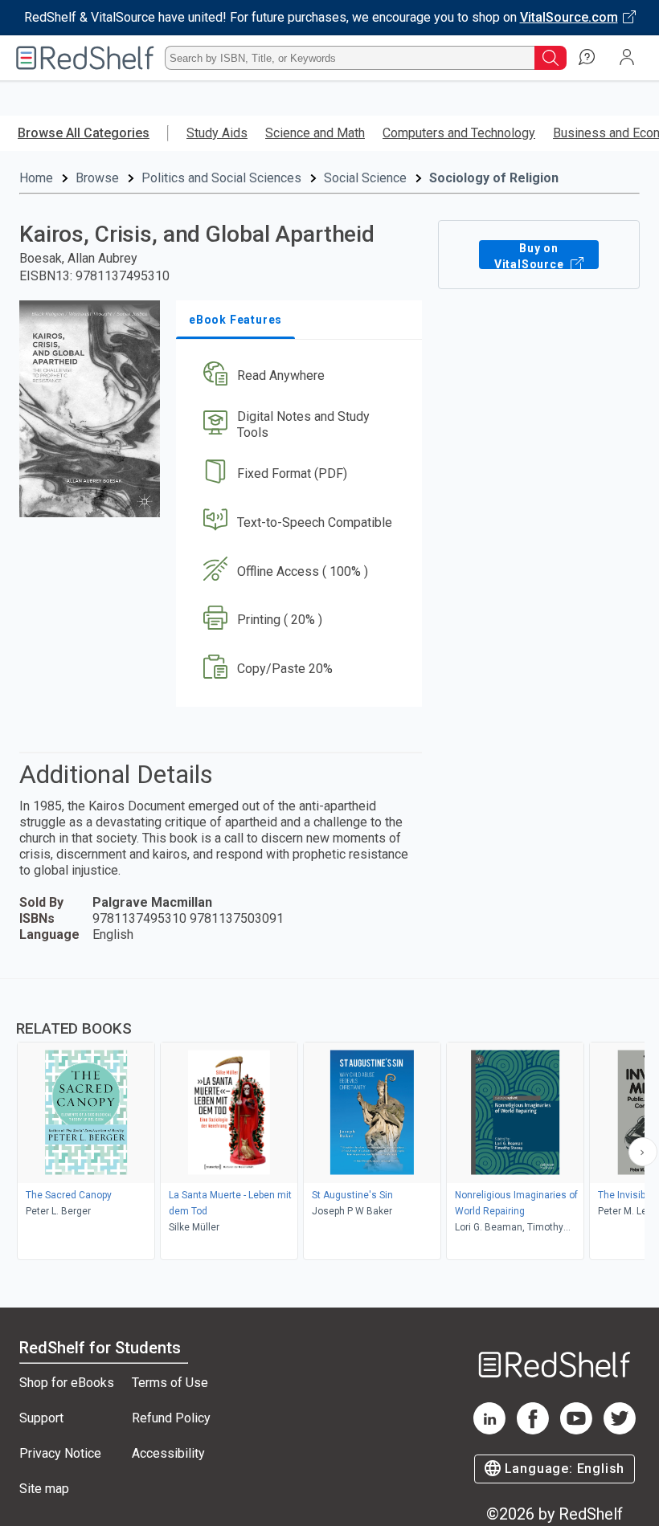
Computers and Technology (459, 133)
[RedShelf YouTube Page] (576, 1430)
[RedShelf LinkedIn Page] (489, 1430)
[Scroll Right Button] (642, 1151)
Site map (44, 1488)
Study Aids (217, 133)
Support (41, 1418)
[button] (298, 376)
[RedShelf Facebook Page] (533, 1430)
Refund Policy (171, 1418)
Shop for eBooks (66, 1382)
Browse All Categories (83, 133)
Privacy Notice (60, 1453)
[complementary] (329, 1121)
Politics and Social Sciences (221, 178)
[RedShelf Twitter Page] (620, 1430)
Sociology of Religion (494, 178)
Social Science (365, 178)
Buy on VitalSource (530, 255)
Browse (97, 178)
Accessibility (168, 1453)
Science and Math (315, 133)
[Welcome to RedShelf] (85, 58)
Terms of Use (170, 1382)
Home (36, 178)
